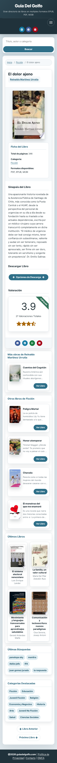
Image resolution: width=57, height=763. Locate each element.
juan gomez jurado (19, 670)
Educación (27, 691)
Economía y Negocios (20, 704)
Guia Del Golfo (28, 5)
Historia (41, 704)
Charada (28, 472)
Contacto (31, 758)
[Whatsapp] (32, 343)
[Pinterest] (35, 29)
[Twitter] (22, 29)
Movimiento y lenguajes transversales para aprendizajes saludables (17, 624)
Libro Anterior (30, 728)
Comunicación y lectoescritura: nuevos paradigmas (39, 623)
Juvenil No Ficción (28, 710)
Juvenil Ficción (17, 697)
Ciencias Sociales (29, 717)
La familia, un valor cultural (40, 571)
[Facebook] (28, 29)
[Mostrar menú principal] (51, 22)
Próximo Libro (27, 737)
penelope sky (16, 657)
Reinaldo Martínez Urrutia (24, 79)
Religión (34, 697)
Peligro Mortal (31, 408)
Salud (12, 717)
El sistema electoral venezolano (17, 574)
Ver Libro (40, 386)
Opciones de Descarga (28, 277)
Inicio (9, 62)
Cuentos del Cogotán (34, 367)
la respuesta (40, 670)
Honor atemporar (32, 440)
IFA (26, 663)
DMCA (41, 758)
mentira (32, 657)
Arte (11, 710)
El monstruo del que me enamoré (32, 505)
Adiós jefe (14, 663)
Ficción (19, 62)
